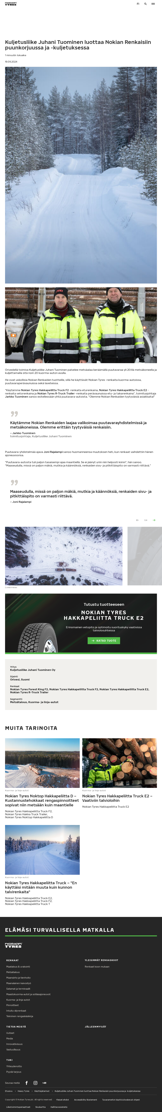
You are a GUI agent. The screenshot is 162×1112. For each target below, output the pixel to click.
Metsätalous (13, 972)
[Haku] (145, 4)
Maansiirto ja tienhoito (18, 977)
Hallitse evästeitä (59, 1107)
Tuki (9, 1060)
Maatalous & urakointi (18, 966)
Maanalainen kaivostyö (18, 983)
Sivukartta (40, 1107)
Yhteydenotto (14, 1066)
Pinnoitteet (12, 1005)
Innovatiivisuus (14, 1044)
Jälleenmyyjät (95, 1026)
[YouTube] (44, 1083)
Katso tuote (106, 640)
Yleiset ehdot (62, 1100)
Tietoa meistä (16, 1026)
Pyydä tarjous (13, 1071)
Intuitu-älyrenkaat (16, 1010)
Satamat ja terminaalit (18, 988)
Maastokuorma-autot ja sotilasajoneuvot (28, 994)
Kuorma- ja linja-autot (18, 999)
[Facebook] (26, 1083)
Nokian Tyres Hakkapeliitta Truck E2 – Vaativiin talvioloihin (117, 798)
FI (138, 3)
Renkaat (12, 960)
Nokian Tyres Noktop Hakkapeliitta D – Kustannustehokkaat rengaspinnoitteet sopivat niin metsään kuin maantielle (42, 800)
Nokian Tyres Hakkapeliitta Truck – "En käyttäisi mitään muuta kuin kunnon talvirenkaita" (41, 887)
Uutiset (10, 1033)
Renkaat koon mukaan (97, 966)
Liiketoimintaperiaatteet (18, 1107)
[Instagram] (35, 1083)
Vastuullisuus (13, 1049)
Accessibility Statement (85, 1100)
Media (9, 1038)
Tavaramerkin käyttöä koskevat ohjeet (121, 1100)
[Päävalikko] (153, 4)
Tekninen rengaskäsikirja (19, 1016)
